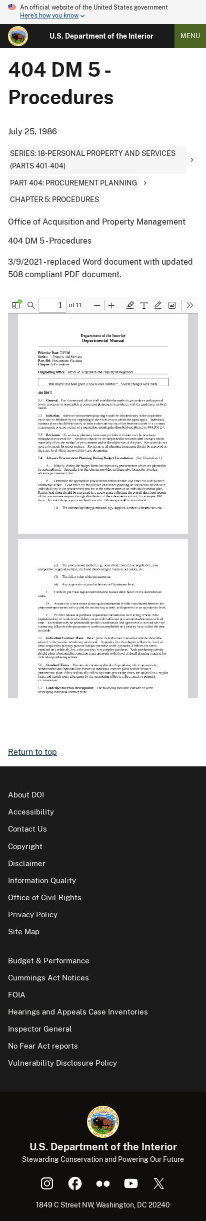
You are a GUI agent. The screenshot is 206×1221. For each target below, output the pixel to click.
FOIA (17, 994)
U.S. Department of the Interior (102, 36)
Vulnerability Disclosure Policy (62, 1063)
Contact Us (27, 829)
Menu (190, 36)
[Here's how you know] (103, 12)
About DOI (26, 794)
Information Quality (42, 880)
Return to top (32, 752)
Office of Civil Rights (45, 897)
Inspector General (40, 1029)
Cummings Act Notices (48, 977)
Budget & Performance (49, 960)
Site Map (24, 931)
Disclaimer (27, 863)
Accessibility (31, 811)
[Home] (18, 36)
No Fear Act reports (43, 1046)
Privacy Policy (33, 914)
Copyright (25, 846)
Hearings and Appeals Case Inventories (78, 1011)
